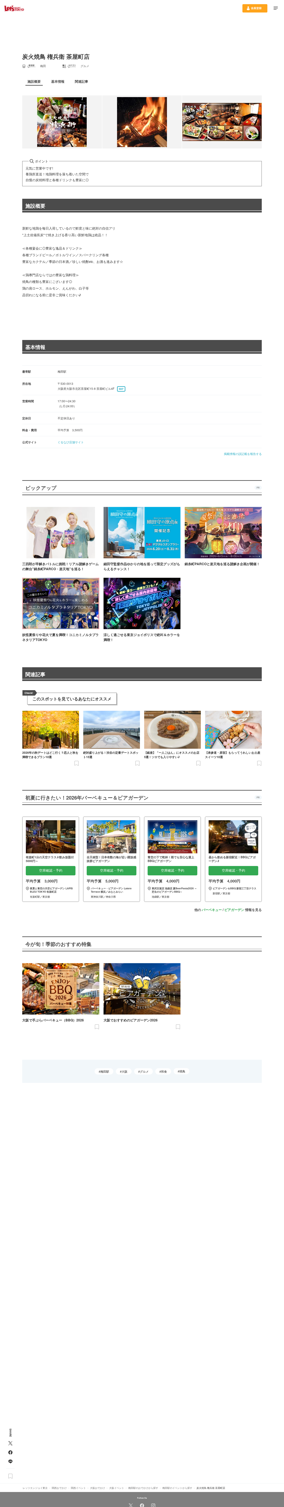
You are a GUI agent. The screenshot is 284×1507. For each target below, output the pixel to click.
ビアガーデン (234, 909)
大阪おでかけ (97, 1488)
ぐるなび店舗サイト (71, 442)
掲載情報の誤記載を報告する (243, 454)
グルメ (144, 1071)
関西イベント (78, 1488)
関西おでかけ (59, 1488)
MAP (121, 388)
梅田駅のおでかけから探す (143, 1488)
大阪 (124, 1071)
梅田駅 (104, 1071)
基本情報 (35, 346)
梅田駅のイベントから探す (177, 1488)
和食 (164, 1071)
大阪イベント (116, 1488)
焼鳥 (182, 1071)
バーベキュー (212, 909)
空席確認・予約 (50, 870)
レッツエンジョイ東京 (35, 1488)
